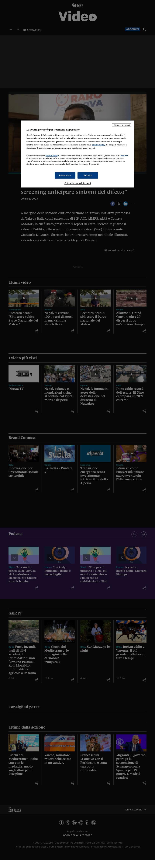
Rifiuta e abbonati (122, 125)
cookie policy (98, 144)
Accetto (88, 175)
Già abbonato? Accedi (77, 183)
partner (124, 155)
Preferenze (65, 175)
